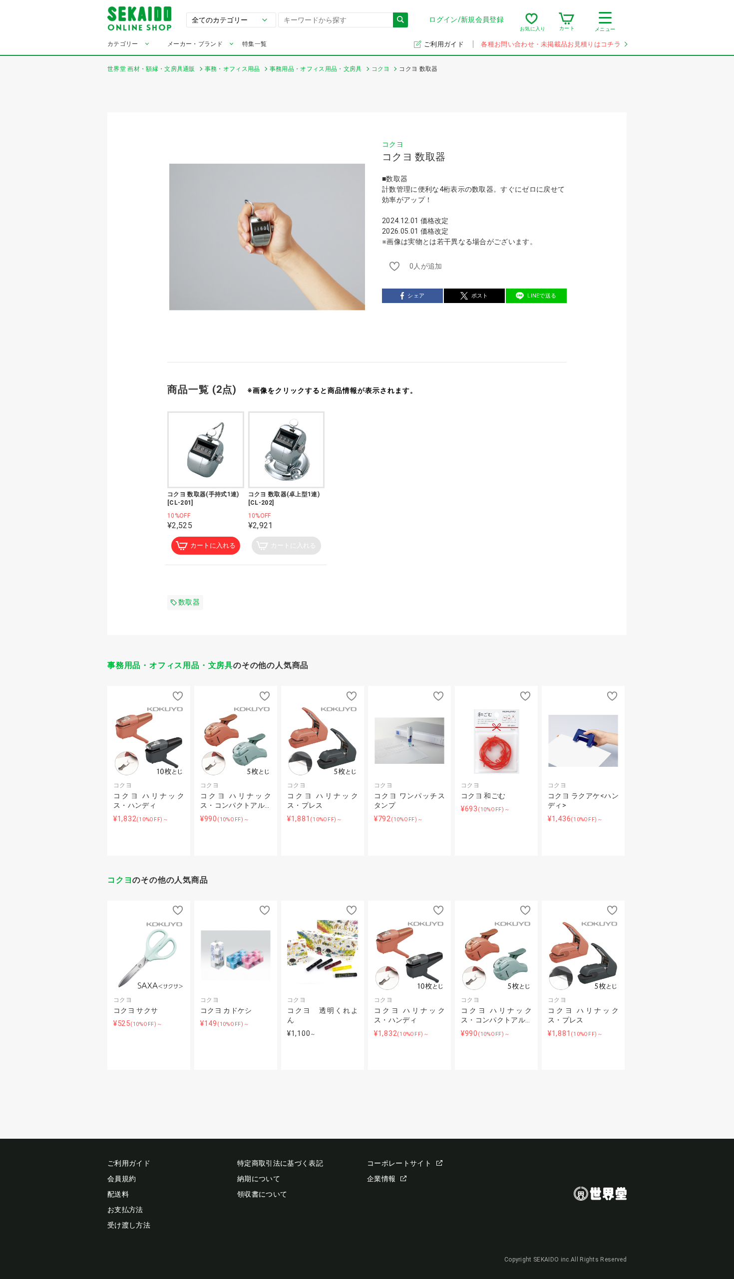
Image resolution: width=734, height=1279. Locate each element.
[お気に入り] (531, 22)
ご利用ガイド (444, 44)
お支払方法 (125, 1210)
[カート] (566, 22)
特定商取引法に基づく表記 (280, 1163)
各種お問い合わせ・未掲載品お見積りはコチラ (551, 44)
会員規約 (121, 1179)
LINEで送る (541, 296)
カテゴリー (122, 43)
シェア (415, 296)
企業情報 (381, 1179)
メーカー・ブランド (195, 43)
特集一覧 (254, 43)
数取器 (189, 602)
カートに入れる (213, 545)
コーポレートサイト (399, 1163)
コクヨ (392, 144)
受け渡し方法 (128, 1225)
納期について (258, 1179)
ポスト (479, 296)
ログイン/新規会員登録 (466, 19)
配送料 (118, 1194)
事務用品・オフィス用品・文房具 (170, 665)
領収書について (262, 1194)
